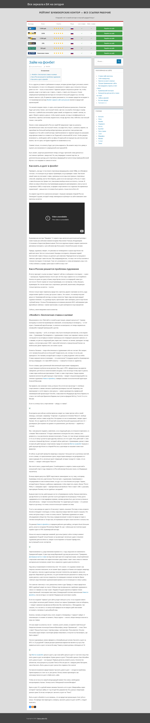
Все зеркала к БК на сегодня (46, 4)
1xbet (100, 134)
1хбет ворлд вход (103, 78)
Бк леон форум (103, 100)
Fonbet (100, 141)
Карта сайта (41, 718)
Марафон (101, 136)
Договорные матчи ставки (38, 557)
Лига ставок (102, 131)
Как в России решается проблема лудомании (45, 77)
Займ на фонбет (103, 98)
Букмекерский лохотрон (106, 91)
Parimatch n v (102, 103)
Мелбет (100, 138)
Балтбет (101, 129)
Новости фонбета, (49, 378)
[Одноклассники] (33, 707)
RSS (46, 718)
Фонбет (100, 121)
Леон (100, 119)
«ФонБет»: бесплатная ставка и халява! (43, 74)
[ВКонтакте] (30, 707)
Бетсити (100, 117)
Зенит (100, 143)
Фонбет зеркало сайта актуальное (58, 100)
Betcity (100, 126)
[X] (35, 707)
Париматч (101, 124)
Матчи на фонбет (75, 444)
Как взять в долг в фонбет (39, 79)
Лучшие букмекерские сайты (107, 83)
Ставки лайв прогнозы (105, 76)
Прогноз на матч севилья (106, 81)
